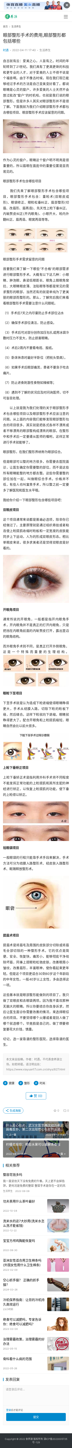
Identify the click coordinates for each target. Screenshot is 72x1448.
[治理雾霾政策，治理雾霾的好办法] (58, 1344)
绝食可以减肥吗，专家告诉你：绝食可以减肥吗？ (22, 1321)
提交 (36, 1417)
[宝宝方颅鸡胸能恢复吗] (58, 1245)
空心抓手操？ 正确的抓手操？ (21, 1282)
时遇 (6, 50)
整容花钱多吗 (12, 1175)
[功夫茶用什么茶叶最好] (58, 1206)
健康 (11, 1083)
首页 (5, 26)
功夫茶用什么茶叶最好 (19, 1201)
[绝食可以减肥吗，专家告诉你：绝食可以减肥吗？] (58, 1324)
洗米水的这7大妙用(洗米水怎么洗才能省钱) (23, 1223)
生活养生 (45, 50)
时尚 (42, 1083)
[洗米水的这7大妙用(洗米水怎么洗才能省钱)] (58, 1225)
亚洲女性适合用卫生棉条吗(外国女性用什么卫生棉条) (22, 1262)
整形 (27, 1083)
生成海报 (15, 1110)
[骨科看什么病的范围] (58, 1363)
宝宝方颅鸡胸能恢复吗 (19, 1241)
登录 (8, 1410)
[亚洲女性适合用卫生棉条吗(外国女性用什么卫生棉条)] (58, 1265)
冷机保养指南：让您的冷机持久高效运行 (24, 1302)
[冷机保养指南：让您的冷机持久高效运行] (58, 1304)
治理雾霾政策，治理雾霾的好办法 (24, 1341)
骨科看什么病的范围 (17, 1359)
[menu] (66, 16)
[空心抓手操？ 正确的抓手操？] (58, 1284)
